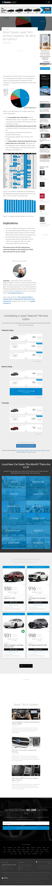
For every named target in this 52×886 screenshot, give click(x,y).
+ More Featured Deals (37, 361)
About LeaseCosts (38, 875)
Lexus (4, 851)
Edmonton (44, 450)
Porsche (47, 851)
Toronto (17, 450)
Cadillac (28, 847)
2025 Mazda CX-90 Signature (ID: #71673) (18, 425)
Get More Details (14, 602)
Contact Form (29, 864)
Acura (4, 847)
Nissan (42, 851)
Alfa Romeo (10, 847)
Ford (5, 849)
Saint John (29, 452)
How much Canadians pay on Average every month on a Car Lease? (44, 110)
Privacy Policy (10, 875)
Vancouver (22, 450)
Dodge (43, 847)
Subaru (20, 853)
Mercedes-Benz (26, 851)
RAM (11, 853)
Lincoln (9, 851)
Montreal (27, 450)
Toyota (29, 853)
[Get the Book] (45, 41)
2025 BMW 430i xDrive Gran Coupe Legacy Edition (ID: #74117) (18, 344)
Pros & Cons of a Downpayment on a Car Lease (45, 140)
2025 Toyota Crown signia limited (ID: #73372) (17, 353)
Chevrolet (33, 847)
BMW (41, 176)
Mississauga (13, 506)
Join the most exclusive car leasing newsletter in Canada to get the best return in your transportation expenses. (26, 818)
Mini (32, 851)
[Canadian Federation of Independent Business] (42, 863)
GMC (14, 849)
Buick (23, 847)
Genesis (9, 849)
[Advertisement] (19, 61)
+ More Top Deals (38, 433)
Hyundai (23, 849)
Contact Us (46, 875)
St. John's (34, 452)
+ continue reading (18, 760)
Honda (41, 200)
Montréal (38, 506)
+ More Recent (38, 397)
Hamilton (31, 450)
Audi (41, 188)
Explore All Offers (26, 665)
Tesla (25, 853)
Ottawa (35, 450)
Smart (15, 853)
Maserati (14, 851)
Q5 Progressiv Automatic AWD (37, 645)
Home (4, 29)
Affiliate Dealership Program (28, 875)
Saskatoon (23, 452)
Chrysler (39, 847)
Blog (7, 29)
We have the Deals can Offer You (26, 811)
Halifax (48, 450)
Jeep (37, 849)
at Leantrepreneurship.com (15, 293)
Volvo (40, 853)
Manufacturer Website (14, 604)
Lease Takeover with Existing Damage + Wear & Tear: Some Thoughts (45, 150)
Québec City (38, 518)
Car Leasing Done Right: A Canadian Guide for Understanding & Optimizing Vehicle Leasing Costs (19, 299)
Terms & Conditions (18, 875)
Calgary (39, 450)
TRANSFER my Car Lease (25, 391)
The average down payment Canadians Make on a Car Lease (44, 120)
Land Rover (45, 849)
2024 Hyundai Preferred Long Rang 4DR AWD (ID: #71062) (18, 335)
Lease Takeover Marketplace (27, 446)
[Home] (10, 2)
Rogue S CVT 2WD (9, 598)
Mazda (19, 851)
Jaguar (32, 849)
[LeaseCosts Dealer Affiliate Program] (45, 84)
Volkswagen (43, 223)
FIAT (48, 847)
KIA (41, 211)
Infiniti (28, 849)
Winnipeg (19, 452)
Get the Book (45, 68)
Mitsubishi (36, 851)
